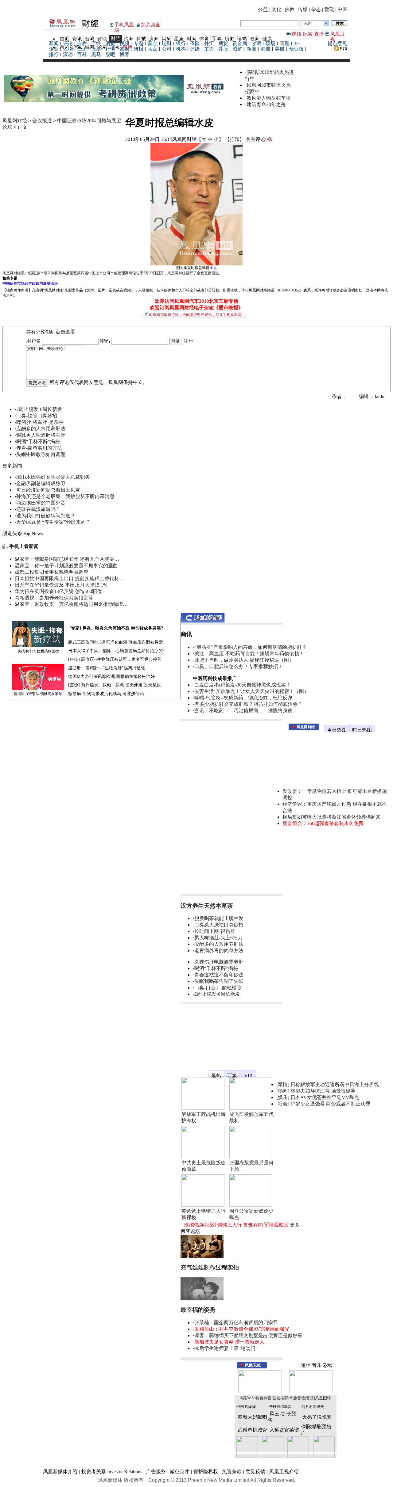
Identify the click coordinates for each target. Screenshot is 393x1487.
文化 (276, 9)
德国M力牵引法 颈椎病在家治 (38, 694)
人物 (68, 48)
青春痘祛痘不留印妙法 (218, 974)
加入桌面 (151, 24)
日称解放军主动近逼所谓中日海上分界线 (334, 1084)
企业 (54, 48)
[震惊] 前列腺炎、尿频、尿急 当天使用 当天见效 (114, 685)
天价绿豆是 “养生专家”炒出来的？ (53, 522)
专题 (138, 43)
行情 (110, 48)
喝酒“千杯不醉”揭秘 (38, 441)
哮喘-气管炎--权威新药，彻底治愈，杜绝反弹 (243, 697)
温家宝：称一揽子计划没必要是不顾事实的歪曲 (66, 565)
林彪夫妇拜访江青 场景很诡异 (323, 1090)
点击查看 (65, 331)
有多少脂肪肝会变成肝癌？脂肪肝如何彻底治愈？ (248, 704)
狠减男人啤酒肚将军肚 (40, 435)
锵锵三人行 (229, 1224)
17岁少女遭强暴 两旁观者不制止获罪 (330, 1103)
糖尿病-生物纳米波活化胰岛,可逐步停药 (106, 693)
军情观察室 (276, 1224)
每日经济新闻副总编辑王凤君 (48, 489)
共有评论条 (259, 139)
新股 (251, 48)
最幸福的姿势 (198, 1309)
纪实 (308, 33)
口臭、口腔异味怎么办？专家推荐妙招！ (238, 666)
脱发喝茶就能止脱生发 (218, 918)
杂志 (316, 9)
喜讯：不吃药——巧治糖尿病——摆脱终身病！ (246, 710)
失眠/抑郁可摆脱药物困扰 (38, 651)
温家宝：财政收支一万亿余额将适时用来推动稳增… (71, 604)
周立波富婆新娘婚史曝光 (251, 1214)
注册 (188, 341)
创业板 (296, 48)
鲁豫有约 (253, 1224)
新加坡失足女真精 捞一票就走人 (229, 1341)
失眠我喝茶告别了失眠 (218, 981)
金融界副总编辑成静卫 (40, 483)
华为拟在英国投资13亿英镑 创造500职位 (58, 591)
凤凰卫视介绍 (284, 1471)
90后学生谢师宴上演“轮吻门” (226, 1348)
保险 (195, 43)
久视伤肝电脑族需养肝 (218, 961)
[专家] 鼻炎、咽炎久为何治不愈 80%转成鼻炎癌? (116, 628)
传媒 (303, 9)
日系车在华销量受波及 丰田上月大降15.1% (61, 585)
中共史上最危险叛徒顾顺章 (203, 1166)
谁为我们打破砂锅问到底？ (45, 515)
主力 (209, 48)
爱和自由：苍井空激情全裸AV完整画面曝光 (242, 1329)
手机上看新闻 (24, 546)
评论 (68, 43)
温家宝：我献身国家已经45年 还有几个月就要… (67, 559)
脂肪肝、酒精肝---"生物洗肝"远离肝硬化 (106, 668)
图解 (237, 48)
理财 (167, 43)
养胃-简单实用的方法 (39, 448)
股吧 (110, 54)
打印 (234, 139)
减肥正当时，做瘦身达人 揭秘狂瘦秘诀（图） (244, 660)
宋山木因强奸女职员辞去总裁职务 (53, 477)
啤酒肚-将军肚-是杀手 (40, 422)
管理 (285, 43)
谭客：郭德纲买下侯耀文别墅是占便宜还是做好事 (248, 1335)
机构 (181, 48)
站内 (308, 23)
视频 (296, 33)
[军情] (282, 1084)
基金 (153, 43)
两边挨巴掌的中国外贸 (40, 502)
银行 (181, 43)
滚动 (68, 54)
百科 (82, 54)
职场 (270, 43)
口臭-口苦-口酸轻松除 (218, 987)
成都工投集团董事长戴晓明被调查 (51, 572)
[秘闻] (282, 1090)
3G (297, 43)
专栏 (82, 43)
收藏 (256, 43)
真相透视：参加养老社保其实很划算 (54, 597)
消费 (110, 43)
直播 (319, 33)
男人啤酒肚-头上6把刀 (218, 937)
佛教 (289, 9)
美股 (280, 48)
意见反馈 (255, 1471)
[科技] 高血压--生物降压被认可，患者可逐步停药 (114, 659)
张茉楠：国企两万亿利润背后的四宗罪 (236, 1322)
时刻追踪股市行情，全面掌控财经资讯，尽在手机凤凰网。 (197, 315)
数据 (124, 48)
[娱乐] (282, 1097)
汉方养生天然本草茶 (207, 906)
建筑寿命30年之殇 (266, 104)
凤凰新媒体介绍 (60, 1471)
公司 (167, 48)
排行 (54, 54)
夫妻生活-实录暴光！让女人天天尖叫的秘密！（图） (251, 691)
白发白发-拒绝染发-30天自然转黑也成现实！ (242, 684)
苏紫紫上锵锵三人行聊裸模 (203, 1214)
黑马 (96, 54)
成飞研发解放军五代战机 (251, 1117)
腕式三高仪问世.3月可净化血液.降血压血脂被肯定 (115, 642)
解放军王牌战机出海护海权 (203, 1117)
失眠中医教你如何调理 (40, 454)
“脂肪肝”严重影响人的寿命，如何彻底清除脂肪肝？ (250, 647)
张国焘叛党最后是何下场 (251, 1166)
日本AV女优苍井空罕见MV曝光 (324, 1097)
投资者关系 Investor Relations (111, 1471)
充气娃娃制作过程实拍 (210, 1267)
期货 (223, 43)
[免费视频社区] (200, 1224)
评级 (195, 48)
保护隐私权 (205, 1471)
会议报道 (42, 120)
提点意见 (337, 43)
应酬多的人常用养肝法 (40, 428)
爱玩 (329, 9)
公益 (263, 9)
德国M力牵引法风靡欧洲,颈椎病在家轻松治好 (111, 676)
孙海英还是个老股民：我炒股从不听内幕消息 (65, 496)
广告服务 (156, 1471)
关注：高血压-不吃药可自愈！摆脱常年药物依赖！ (249, 653)
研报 (138, 48)
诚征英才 (179, 1471)
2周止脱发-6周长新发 (39, 409)
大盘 (153, 48)
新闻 (54, 43)
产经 (96, 43)
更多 (295, 1224)
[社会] (282, 1103)
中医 (342, 9)
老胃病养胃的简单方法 (218, 950)
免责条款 (232, 1471)
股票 (96, 48)
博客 (124, 54)
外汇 (209, 43)
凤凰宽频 (190, 1070)
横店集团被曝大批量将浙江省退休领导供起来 (331, 817)
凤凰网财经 (14, 120)
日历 (82, 48)
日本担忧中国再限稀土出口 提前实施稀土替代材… (69, 578)
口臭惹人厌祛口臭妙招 (218, 924)
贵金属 (239, 43)
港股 (265, 48)
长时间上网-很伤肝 (214, 931)
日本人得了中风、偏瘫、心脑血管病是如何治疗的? (116, 650)
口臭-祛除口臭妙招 (36, 415)
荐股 (223, 48)
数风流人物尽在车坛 (269, 98)
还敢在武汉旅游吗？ (38, 509)
